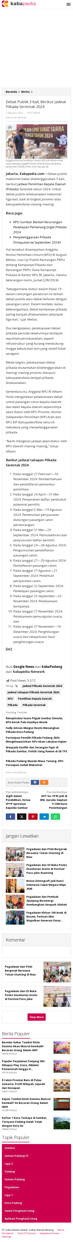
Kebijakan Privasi (49, 1233)
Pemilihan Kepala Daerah (35, 698)
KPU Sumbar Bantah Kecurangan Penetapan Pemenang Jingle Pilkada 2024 (40, 227)
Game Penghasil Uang (19, 1210)
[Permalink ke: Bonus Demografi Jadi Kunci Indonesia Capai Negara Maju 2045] (15, 886)
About (60, 1230)
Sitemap (6, 1236)
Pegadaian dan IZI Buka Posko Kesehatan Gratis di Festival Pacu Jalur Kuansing (46, 869)
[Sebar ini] (10, 816)
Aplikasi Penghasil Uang (21, 1218)
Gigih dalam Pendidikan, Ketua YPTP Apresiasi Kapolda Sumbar (18, 799)
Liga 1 (9, 1195)
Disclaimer (8, 1233)
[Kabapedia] (19, 3)
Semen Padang (15, 1179)
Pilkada (12, 189)
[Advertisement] (36, 49)
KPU (10, 698)
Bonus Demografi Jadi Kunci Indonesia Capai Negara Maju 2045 (46, 884)
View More (37, 1017)
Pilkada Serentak (34, 705)
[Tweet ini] (21, 816)
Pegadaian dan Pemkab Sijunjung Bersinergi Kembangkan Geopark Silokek (46, 900)
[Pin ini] (33, 816)
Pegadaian (12, 1187)
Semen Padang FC (17, 1156)
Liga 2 (9, 1163)
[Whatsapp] (55, 816)
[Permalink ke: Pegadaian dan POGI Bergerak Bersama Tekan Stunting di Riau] (15, 854)
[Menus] (68, 4)
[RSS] (44, 782)
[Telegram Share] (44, 816)
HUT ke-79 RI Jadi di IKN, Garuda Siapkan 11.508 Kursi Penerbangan (53, 799)
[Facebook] (35, 782)
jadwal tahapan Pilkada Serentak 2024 (33, 692)
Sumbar (10, 1148)
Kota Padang (13, 1203)
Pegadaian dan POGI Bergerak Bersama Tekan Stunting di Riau (46, 853)
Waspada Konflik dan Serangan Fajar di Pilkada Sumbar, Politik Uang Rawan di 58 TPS (36, 751)
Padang (10, 1171)
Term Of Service (27, 1233)
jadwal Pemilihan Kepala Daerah (41, 184)
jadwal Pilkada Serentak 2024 (42, 686)
